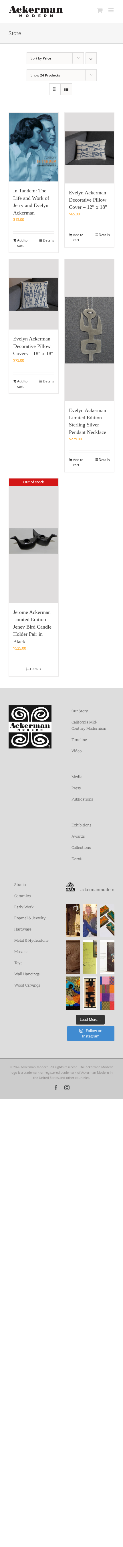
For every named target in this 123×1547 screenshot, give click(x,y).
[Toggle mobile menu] (111, 10)
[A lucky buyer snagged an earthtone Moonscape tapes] (90, 993)
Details (48, 240)
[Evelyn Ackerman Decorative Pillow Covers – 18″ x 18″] (33, 294)
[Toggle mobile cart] (100, 10)
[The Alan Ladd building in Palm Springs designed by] (73, 920)
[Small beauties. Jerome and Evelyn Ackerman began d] (107, 920)
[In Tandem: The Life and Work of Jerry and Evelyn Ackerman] (33, 147)
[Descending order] (91, 58)
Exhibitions (81, 825)
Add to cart (22, 243)
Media (77, 776)
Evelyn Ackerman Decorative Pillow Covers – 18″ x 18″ (33, 346)
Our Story (80, 710)
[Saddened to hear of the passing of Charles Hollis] (90, 920)
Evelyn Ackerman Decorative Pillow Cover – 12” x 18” (88, 200)
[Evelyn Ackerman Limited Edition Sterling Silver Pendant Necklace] (89, 330)
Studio (20, 884)
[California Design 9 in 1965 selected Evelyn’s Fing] (107, 957)
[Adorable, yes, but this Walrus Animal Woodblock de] (73, 957)
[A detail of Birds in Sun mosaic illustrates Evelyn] (73, 993)
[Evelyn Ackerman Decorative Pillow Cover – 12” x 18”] (89, 148)
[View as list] (66, 89)
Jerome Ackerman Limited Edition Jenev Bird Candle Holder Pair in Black (32, 626)
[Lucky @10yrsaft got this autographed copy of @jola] (90, 957)
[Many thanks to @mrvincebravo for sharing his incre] (107, 993)
